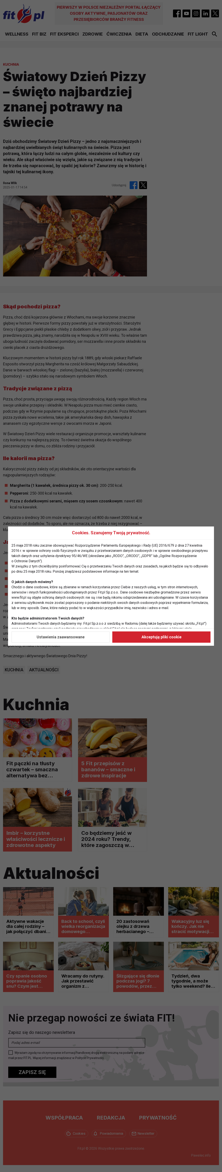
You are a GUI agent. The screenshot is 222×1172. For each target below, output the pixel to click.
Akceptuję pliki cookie (161, 637)
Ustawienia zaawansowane (61, 637)
